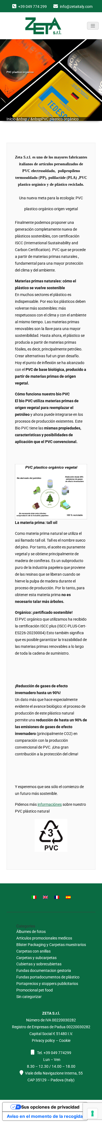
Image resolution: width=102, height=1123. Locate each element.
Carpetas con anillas (33, 951)
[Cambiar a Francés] (57, 896)
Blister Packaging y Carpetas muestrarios (51, 944)
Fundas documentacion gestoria (43, 970)
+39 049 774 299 (32, 6)
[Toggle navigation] (93, 26)
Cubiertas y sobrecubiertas (38, 964)
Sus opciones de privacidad (50, 1107)
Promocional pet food (34, 990)
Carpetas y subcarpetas (36, 958)
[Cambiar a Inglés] (45, 896)
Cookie (64, 1040)
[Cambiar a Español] (68, 896)
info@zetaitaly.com (76, 6)
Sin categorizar (29, 996)
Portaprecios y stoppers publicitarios (47, 983)
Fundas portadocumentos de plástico (47, 977)
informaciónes (50, 804)
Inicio (11, 119)
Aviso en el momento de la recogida (45, 1116)
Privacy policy (43, 1040)
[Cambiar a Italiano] (34, 896)
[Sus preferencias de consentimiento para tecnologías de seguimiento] (92, 1113)
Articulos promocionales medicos (44, 938)
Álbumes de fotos (31, 931)
